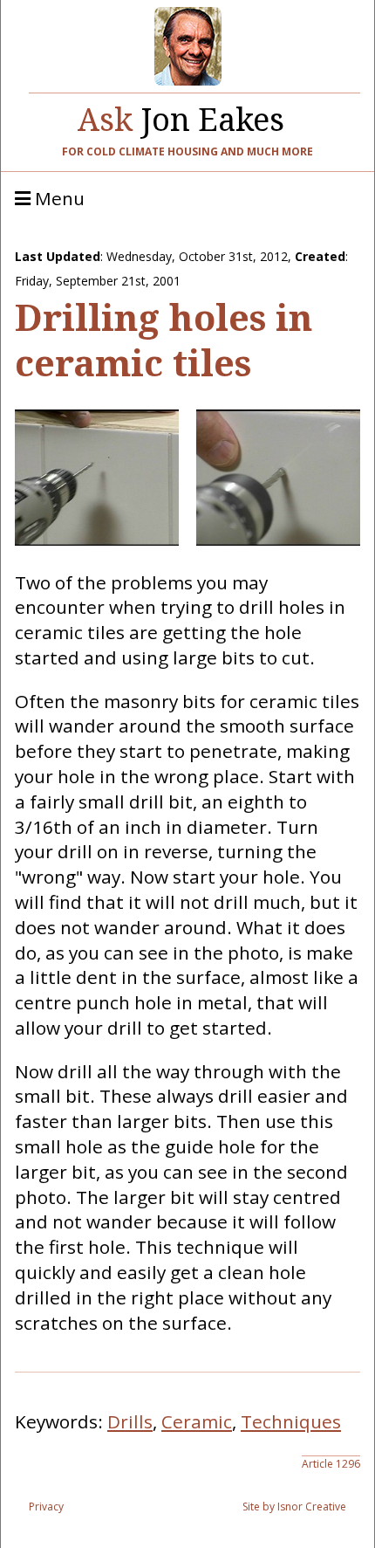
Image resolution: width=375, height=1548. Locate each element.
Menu (58, 199)
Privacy (46, 1506)
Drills (130, 1421)
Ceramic (196, 1421)
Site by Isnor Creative (294, 1506)
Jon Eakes (181, 115)
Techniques (291, 1421)
